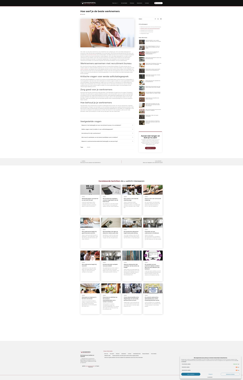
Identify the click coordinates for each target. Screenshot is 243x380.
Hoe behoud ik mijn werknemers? (107, 133)
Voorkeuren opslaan (230, 374)
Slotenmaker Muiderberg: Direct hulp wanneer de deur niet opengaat (153, 64)
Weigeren (211, 374)
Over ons (114, 3)
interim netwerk (84, 69)
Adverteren (139, 3)
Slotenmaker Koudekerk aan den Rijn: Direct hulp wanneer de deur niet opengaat (152, 104)
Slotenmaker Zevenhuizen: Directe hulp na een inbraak (152, 75)
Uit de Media (124, 3)
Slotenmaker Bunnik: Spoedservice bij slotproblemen (152, 81)
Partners (132, 3)
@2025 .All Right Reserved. (90, 366)
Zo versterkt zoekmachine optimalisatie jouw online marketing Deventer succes (152, 299)
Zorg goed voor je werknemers (147, 30)
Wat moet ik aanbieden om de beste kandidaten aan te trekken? (107, 137)
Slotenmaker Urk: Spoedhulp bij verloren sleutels (152, 98)
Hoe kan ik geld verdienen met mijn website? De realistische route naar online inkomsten (123, 357)
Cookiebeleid (209, 377)
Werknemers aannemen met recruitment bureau (151, 26)
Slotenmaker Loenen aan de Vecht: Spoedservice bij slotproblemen (152, 70)
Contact (147, 3)
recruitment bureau (91, 54)
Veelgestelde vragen (145, 33)
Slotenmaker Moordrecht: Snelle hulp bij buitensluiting (153, 58)
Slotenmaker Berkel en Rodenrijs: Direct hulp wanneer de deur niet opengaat (152, 121)
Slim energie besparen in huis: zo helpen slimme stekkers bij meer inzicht (152, 47)
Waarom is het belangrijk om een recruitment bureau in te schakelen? (107, 125)
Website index (107, 355)
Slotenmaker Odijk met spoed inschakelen (151, 116)
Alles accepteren (190, 374)
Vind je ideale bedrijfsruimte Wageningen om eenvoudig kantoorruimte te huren (131, 299)
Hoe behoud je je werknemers (147, 31)
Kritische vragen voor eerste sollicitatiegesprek (150, 28)
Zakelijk (83, 14)
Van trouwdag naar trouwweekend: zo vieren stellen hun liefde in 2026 (152, 93)
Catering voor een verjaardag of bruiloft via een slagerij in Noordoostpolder (152, 52)
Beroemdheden (145, 353)
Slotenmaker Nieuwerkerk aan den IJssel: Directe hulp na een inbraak (152, 87)
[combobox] (158, 3)
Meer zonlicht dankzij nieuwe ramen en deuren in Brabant (153, 110)
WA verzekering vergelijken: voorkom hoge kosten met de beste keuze (110, 200)
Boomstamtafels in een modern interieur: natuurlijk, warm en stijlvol (153, 41)
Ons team (112, 353)
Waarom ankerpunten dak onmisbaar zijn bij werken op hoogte (131, 266)
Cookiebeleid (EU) (137, 353)
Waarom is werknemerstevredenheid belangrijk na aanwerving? (107, 141)
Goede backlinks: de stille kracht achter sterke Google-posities (125, 355)
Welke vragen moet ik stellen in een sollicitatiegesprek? (107, 129)
